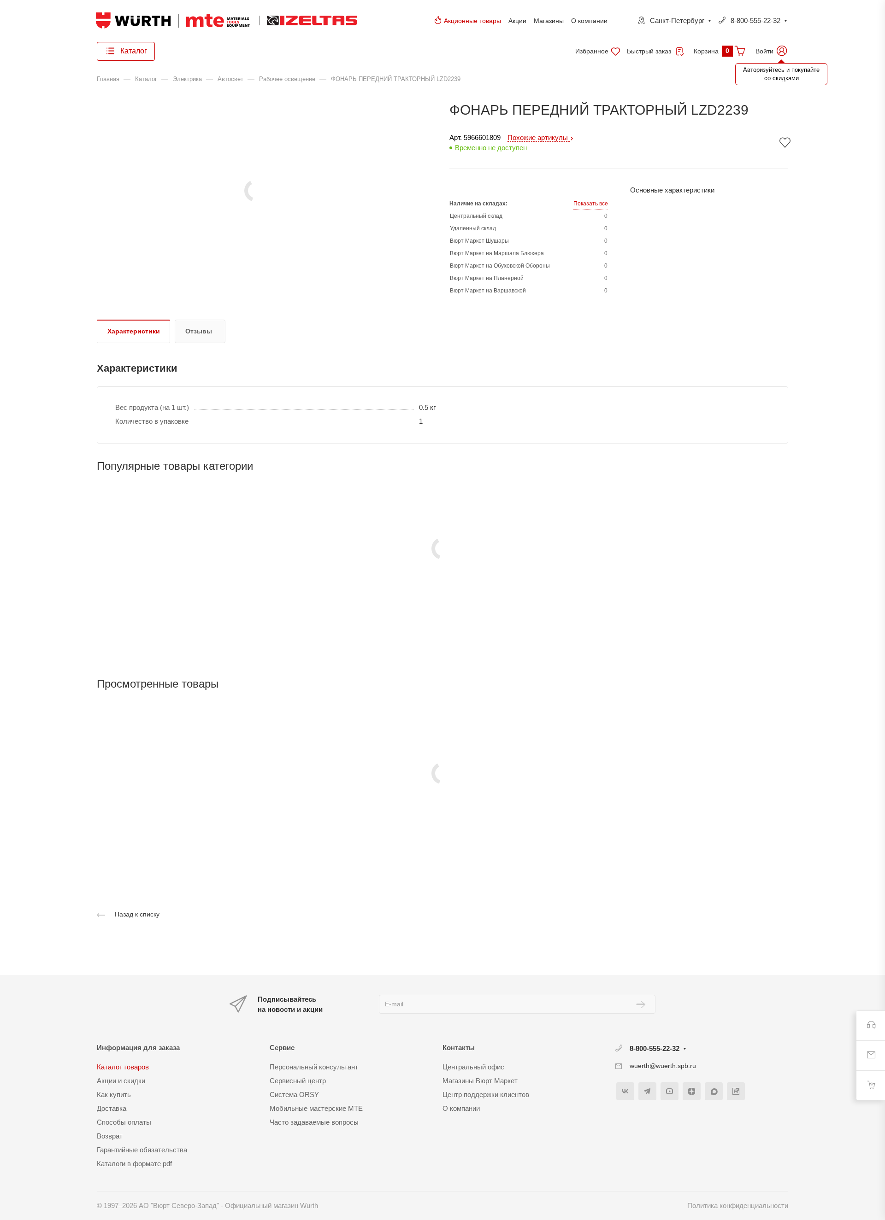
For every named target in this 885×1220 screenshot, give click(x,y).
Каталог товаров (123, 1067)
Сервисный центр (298, 1081)
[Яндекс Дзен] (692, 1091)
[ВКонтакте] (625, 1091)
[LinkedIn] (736, 1091)
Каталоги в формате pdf (134, 1163)
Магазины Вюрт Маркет (480, 1081)
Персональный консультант (314, 1067)
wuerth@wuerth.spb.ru (663, 1065)
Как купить (114, 1094)
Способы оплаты (124, 1122)
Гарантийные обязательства (142, 1150)
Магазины (549, 20)
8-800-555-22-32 (755, 20)
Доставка (111, 1108)
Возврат (110, 1136)
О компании (589, 20)
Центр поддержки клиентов (485, 1094)
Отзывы (198, 331)
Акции (517, 20)
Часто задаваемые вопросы (314, 1122)
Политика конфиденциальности (737, 1205)
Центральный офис (473, 1067)
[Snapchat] (714, 1091)
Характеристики (133, 331)
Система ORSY (294, 1094)
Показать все (590, 203)
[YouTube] (669, 1091)
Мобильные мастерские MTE (316, 1108)
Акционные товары (472, 20)
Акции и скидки (121, 1081)
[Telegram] (647, 1091)
